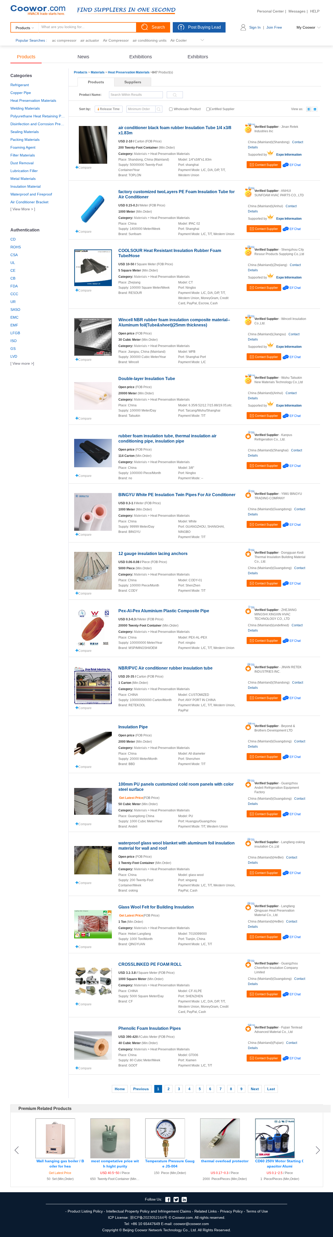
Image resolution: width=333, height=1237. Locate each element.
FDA (14, 286)
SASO (15, 309)
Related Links (205, 1211)
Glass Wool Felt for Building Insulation (156, 907)
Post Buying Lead (204, 27)
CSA (14, 255)
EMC (14, 317)
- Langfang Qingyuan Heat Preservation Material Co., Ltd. (274, 910)
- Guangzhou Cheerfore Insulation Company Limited (276, 968)
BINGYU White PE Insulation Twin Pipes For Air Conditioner (176, 495)
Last (271, 1089)
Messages (297, 11)
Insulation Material (25, 186)
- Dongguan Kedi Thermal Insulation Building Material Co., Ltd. (279, 557)
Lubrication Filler (24, 171)
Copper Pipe (20, 93)
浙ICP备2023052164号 (149, 1217)
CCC (14, 294)
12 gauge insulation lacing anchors (153, 553)
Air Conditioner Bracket (29, 202)
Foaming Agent (22, 147)
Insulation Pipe (133, 727)
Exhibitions (140, 56)
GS (13, 348)
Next (255, 1089)
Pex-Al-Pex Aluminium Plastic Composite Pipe (163, 611)
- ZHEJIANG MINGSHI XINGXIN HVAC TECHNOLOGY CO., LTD (275, 614)
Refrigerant (19, 85)
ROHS (15, 247)
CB (12, 278)
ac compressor (64, 40)
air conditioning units (149, 40)
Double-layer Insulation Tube (146, 378)
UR (13, 302)
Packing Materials (25, 139)
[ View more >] (22, 363)
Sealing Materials (24, 132)
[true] (308, 109)
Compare (85, 167)
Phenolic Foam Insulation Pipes (149, 1028)
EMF (14, 325)
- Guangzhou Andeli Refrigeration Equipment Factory (276, 787)
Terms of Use (257, 1211)
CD (13, 239)
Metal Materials (23, 178)
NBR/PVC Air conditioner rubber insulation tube (165, 668)
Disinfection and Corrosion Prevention (37, 124)
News (83, 56)
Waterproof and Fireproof (31, 194)
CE (12, 270)
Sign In (255, 27)
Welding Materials (25, 108)
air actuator (89, 40)
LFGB (15, 333)
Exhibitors (198, 56)
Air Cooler (178, 40)
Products (26, 56)
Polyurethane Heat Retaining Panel (37, 116)
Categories (21, 75)
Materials (98, 72)
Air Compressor (116, 40)
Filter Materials (22, 155)
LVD (13, 356)
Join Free (274, 27)
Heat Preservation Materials (33, 100)
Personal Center (270, 11)
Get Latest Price (130, 798)
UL (12, 263)
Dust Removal (22, 163)
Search (158, 27)
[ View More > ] (22, 209)
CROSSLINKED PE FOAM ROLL (150, 964)
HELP (314, 11)
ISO (13, 341)
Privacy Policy (231, 1211)
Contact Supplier (264, 164)
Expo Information (289, 154)
